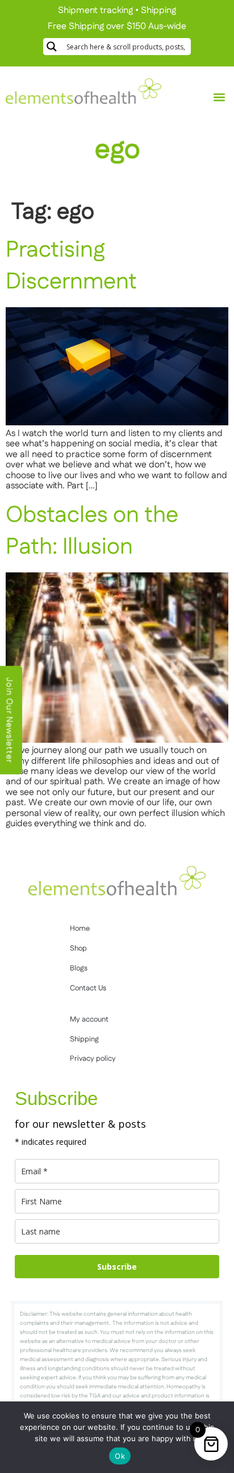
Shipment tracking (95, 10)
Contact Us (88, 988)
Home (80, 928)
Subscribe (117, 1266)
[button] (219, 97)
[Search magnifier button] (51, 46)
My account (89, 1019)
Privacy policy (93, 1058)
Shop (78, 948)
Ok (120, 1456)
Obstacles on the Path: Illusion (92, 531)
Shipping (158, 10)
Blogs (78, 968)
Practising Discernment (71, 266)
